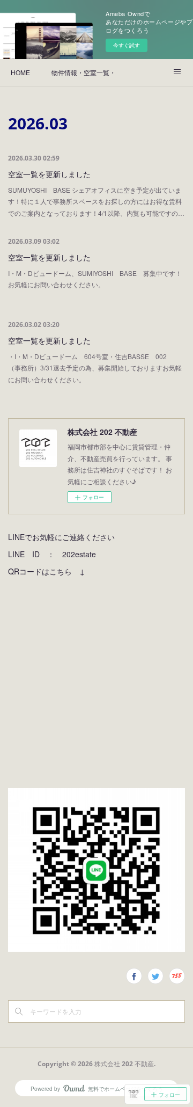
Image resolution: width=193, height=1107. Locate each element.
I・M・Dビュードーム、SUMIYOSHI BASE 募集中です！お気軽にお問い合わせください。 (95, 278)
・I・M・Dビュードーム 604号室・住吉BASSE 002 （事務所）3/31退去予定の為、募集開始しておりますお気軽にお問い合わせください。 (95, 368)
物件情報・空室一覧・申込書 (83, 72)
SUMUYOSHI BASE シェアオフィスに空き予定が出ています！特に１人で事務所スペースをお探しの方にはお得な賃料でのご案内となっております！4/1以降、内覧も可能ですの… (96, 201)
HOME (20, 72)
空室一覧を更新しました (49, 174)
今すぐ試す (126, 45)
